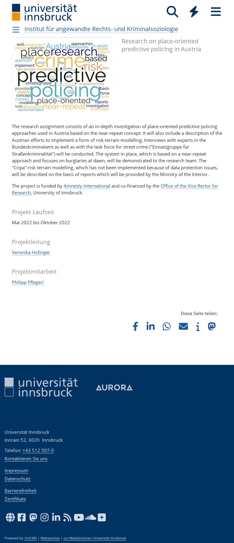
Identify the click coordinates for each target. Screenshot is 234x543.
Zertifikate (15, 499)
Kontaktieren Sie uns (26, 458)
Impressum (16, 470)
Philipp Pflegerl (28, 282)
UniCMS (30, 538)
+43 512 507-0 (38, 450)
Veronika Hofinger (31, 252)
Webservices (50, 538)
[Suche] (172, 12)
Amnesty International (87, 186)
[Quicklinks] (194, 12)
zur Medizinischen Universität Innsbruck (94, 538)
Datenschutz (17, 479)
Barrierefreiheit (21, 490)
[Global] (194, 12)
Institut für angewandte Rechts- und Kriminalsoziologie (101, 29)
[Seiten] (216, 12)
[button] (135, 326)
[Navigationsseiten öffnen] (16, 29)
